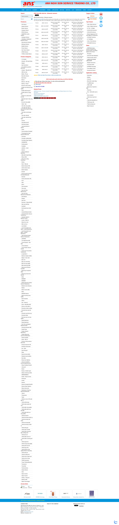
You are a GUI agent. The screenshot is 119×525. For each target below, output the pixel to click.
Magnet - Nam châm (26, 257)
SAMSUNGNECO (25, 374)
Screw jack (24, 378)
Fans (23, 180)
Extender (23, 176)
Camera (23, 120)
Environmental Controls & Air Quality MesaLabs (26, 174)
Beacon (23, 79)
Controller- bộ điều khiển (26, 138)
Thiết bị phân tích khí (26, 445)
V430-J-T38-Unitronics (91, 41)
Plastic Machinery (25, 320)
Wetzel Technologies (26, 481)
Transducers (24, 464)
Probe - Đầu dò (25, 339)
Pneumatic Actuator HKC (26, 327)
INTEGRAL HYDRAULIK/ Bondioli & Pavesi (26, 39)
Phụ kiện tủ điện (25, 315)
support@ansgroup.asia (93, 17)
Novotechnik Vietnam (91, 70)
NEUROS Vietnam (25, 293)
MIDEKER (24, 278)
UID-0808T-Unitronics (91, 37)
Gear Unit (23, 200)
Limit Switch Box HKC (26, 240)
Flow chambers (25, 186)
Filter (23, 182)
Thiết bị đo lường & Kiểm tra (27, 417)
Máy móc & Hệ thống (26, 261)
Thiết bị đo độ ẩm (25, 415)
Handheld (23, 206)
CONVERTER (24, 142)
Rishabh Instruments (91, 62)
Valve (23, 471)
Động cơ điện (24, 157)
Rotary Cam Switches (26, 360)
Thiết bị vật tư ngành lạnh (27, 456)
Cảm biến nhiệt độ (25, 115)
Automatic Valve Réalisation (39, 93)
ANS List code (24, 72)
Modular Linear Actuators (27, 285)
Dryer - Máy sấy (25, 164)
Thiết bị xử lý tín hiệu (26, 458)
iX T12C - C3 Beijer (91, 28)
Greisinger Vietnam (25, 37)
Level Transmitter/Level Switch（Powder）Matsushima (26, 232)
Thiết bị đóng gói (25, 427)
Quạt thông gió (24, 350)
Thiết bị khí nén (25, 434)
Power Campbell (25, 337)
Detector (23, 150)
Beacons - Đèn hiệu (25, 81)
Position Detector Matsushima (24, 332)
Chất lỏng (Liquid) (25, 124)
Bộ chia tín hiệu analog (26, 85)
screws (23, 380)
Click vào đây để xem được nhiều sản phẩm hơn (49, 75)
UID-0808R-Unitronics (91, 43)
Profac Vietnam (25, 48)
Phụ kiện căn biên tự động (27, 308)
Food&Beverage (90, 83)
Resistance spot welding (26, 356)
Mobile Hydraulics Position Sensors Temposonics (26, 283)
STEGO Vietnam (25, 52)
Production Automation (26, 346)
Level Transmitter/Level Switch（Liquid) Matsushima (26, 228)
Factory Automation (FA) (26, 178)
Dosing (23, 162)
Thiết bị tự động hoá (91, 104)
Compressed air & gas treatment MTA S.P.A (25, 134)
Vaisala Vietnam (25, 469)
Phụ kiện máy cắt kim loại (27, 313)
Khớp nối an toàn (25, 222)
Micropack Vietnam (25, 44)
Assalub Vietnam (25, 26)
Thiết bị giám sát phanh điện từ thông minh (26, 432)
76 (49, 98)
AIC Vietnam (24, 24)
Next (54, 98)
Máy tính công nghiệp (26, 263)
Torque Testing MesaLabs (27, 462)
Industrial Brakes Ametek (26, 212)
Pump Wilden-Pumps (91, 68)
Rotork (23, 369)
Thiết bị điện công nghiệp (27, 407)
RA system (36, 92)
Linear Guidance (25, 245)
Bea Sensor (24, 77)
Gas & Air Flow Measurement (24, 191)
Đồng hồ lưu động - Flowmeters (25, 159)
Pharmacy (89, 90)
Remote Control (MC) (26, 354)
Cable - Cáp (24, 104)
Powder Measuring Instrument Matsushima (25, 335)
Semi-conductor (90, 95)
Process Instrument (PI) (26, 344)
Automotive (89, 75)
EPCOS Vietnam (25, 32)
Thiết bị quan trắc (25, 447)
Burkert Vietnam (25, 28)
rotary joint (24, 367)
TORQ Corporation (25, 460)
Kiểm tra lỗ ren (24, 224)
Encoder (23, 171)
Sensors (23, 382)
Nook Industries (25, 298)
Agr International (25, 65)
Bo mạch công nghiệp (26, 102)
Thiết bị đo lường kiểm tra (92, 100)
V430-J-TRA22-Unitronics (92, 26)
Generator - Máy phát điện (27, 202)
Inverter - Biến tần (25, 220)
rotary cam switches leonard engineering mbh (26, 362)
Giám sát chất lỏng (25, 204)
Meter (23, 276)
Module (23, 287)
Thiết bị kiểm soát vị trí (26, 436)
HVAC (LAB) (89, 85)
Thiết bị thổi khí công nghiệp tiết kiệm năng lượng (26, 450)
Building (88, 77)
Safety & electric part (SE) (27, 372)
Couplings (24, 146)
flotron (23, 184)
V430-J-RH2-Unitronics (91, 24)
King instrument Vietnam (26, 42)
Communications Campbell (27, 131)
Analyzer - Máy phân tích (26, 70)
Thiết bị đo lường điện (26, 422)
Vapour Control (25, 473)
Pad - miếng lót (25, 302)
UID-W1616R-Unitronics (92, 30)
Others (23, 300)
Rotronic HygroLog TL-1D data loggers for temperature (92, 34)
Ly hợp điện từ (24, 254)
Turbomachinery (25, 468)
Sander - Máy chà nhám (26, 376)
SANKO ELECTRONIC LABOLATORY (41, 96)
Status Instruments (25, 388)
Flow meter (24, 188)
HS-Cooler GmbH (90, 64)
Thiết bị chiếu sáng (25, 402)
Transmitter (24, 466)
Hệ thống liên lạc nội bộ (26, 208)
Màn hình (23, 259)
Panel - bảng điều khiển (26, 304)
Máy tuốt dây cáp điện (26, 265)
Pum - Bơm (24, 348)
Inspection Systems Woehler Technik (25, 217)
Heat (22, 210)
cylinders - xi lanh (25, 148)
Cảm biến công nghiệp (26, 105)
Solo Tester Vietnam (26, 50)
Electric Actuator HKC (26, 165)
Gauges (23, 198)
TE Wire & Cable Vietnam (27, 53)
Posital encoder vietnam (38, 94)
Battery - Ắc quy (25, 74)
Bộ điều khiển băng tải (26, 90)
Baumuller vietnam (25, 75)
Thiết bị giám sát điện (26, 429)
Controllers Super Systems (27, 140)
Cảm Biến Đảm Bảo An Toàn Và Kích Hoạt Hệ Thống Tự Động (26, 109)
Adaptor (23, 63)
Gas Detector (24, 196)
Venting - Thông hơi (25, 477)
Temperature (24, 395)
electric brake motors (26, 167)
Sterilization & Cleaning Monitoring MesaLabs (26, 390)
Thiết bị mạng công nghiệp (27, 443)
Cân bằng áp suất (25, 122)
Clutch (23, 129)
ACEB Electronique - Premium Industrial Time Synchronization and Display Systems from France (53, 91)
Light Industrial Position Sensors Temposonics (26, 236)
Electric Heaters (25, 169)
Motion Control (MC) (26, 289)
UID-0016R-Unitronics (91, 32)
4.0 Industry (24, 59)
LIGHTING (24, 238)
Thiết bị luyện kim (25, 441)
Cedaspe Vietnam (25, 30)
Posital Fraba (24, 329)
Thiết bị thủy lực (25, 452)
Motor (23, 291)
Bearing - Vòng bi (25, 83)
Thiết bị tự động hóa (26, 454)
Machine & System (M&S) (27, 255)
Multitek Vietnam (25, 46)
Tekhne (23, 393)
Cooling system (25, 144)
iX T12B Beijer (90, 39)
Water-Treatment (90, 106)
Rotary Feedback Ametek (27, 365)
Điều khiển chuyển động (26, 155)
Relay (23, 352)
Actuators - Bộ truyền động (27, 61)
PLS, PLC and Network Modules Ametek (26, 325)
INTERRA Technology (91, 66)
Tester (23, 397)
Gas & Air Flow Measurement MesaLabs (26, 194)
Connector (24, 136)
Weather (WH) (24, 479)
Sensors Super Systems (26, 386)
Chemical (89, 79)
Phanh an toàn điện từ (26, 306)
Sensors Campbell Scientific (27, 384)
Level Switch (24, 226)
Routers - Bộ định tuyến (26, 370)
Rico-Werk (24, 358)
